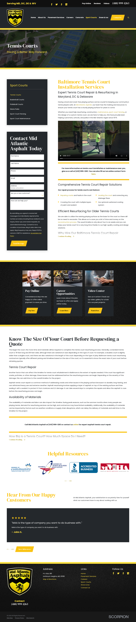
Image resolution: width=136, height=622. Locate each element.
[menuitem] (27, 95)
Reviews (97, 3)
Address (14, 186)
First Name (15, 156)
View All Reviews (24, 549)
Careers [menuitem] (69, 17)
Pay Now (32, 310)
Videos (106, 3)
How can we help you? (19, 201)
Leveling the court (105, 195)
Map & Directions (49, 579)
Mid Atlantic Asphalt (84, 105)
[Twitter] (56, 4)
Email (13, 178)
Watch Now (95, 310)
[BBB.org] (61, 4)
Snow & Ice (85, 585)
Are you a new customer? (20, 193)
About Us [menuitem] (42, 17)
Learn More (64, 310)
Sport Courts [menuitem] (91, 17)
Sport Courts (86, 582)
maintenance (103, 112)
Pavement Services (88, 576)
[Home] (15, 18)
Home (83, 573)
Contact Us (117, 17)
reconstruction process (67, 222)
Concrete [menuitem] (80, 17)
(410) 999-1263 (120, 3)
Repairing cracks (66, 195)
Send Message (18, 243)
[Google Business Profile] (66, 4)
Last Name (15, 163)
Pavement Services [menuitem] (56, 17)
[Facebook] (52, 4)
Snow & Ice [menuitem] (103, 17)
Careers (84, 579)
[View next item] (70, 481)
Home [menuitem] (33, 17)
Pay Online (86, 3)
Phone (13, 171)
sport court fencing (116, 112)
